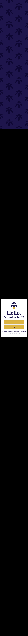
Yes (14, 322)
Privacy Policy (22, 331)
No (14, 327)
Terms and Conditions (15, 333)
